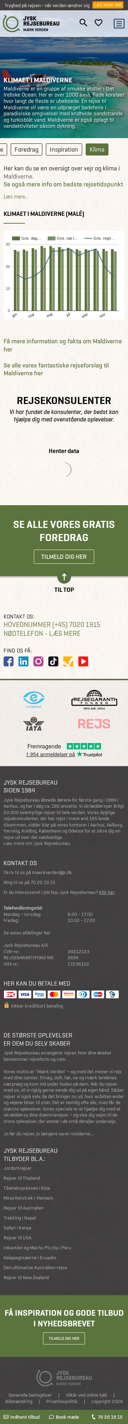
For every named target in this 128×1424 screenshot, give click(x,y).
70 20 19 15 (110, 1417)
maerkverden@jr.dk (52, 872)
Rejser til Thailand (22, 1178)
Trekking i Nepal (20, 1218)
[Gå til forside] (31, 23)
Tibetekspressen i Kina (27, 1188)
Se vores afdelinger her (27, 933)
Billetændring (18, 1401)
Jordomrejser (18, 1168)
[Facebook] (9, 661)
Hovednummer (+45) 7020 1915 (52, 624)
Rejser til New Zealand (26, 1278)
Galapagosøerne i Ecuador (30, 1258)
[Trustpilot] (68, 661)
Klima (97, 149)
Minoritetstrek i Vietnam (28, 1198)
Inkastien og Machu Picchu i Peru (37, 1248)
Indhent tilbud (24, 1417)
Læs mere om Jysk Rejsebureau (37, 843)
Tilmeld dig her (64, 556)
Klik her (106, 892)
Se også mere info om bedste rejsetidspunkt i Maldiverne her (63, 188)
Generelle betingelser (30, 1395)
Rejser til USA (17, 1238)
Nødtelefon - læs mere (42, 633)
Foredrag (26, 149)
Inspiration (64, 149)
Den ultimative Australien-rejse (35, 1268)
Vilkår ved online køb (86, 1395)
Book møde (67, 1417)
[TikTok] (53, 661)
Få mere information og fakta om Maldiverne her (63, 345)
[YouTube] (83, 661)
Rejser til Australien (23, 1208)
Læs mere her (108, 5)
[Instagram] (38, 661)
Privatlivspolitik (62, 1401)
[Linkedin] (23, 661)
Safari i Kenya (17, 1228)
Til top (64, 589)
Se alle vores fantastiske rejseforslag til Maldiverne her (56, 369)
